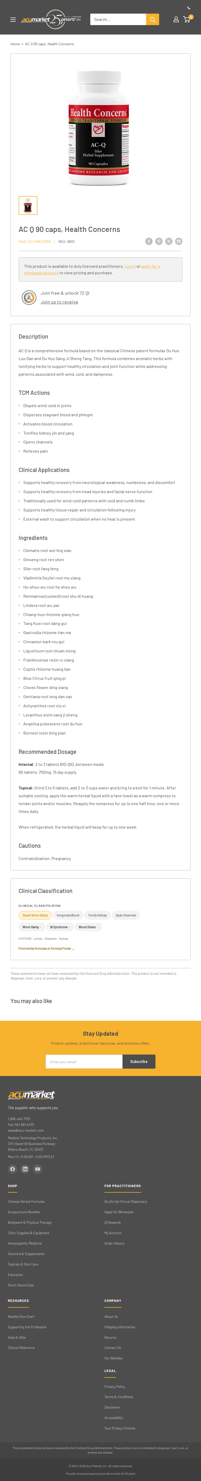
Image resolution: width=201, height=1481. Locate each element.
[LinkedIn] (25, 1169)
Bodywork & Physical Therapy (30, 1222)
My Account (113, 1233)
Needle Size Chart (21, 1316)
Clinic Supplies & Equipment (28, 1233)
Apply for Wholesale (118, 1212)
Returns (110, 1337)
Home (15, 44)
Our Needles (113, 1358)
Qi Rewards (112, 1222)
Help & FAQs (17, 1337)
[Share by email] (178, 241)
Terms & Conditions (118, 1397)
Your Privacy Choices (119, 1428)
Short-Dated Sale (21, 1285)
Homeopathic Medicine (25, 1243)
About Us (111, 1316)
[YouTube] (37, 1169)
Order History (114, 1243)
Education (15, 1275)
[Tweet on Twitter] (168, 241)
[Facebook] (12, 1169)
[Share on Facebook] (149, 241)
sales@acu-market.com (26, 1130)
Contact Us (112, 1348)
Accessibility (113, 1418)
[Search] (152, 19)
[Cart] (186, 19)
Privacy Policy (114, 1387)
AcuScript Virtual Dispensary (125, 1201)
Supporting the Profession (27, 1327)
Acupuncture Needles (24, 1212)
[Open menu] (13, 20)
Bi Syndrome (60, 927)
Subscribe (139, 1061)
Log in (130, 266)
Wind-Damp (32, 927)
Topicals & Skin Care (23, 1264)
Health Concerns (35, 241)
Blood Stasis (88, 927)
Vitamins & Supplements (26, 1254)
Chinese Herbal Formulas (26, 1201)
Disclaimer (112, 1407)
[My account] (176, 19)
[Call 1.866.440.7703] (189, 7)
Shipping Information (119, 1327)
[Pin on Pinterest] (159, 241)
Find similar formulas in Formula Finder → (47, 948)
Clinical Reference (21, 1348)
